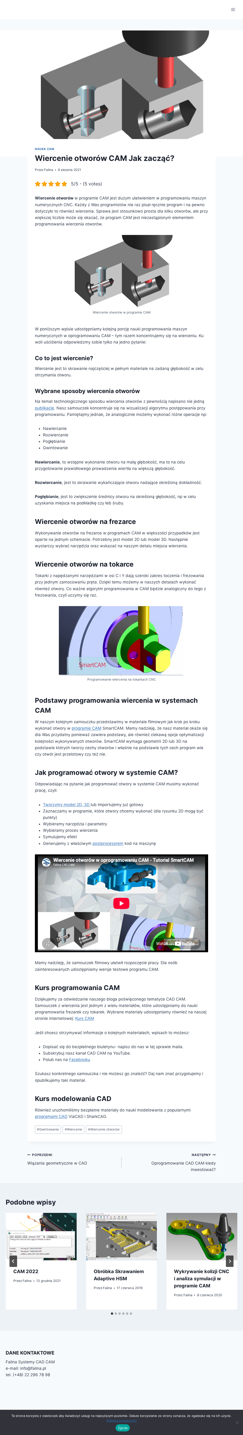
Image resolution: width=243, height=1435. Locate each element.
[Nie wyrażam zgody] (237, 1422)
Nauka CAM (44, 149)
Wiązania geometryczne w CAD (57, 1159)
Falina (48, 170)
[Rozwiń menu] (233, 9)
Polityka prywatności (121, 1420)
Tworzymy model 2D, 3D (67, 804)
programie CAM (86, 728)
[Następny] (230, 1261)
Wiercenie (73, 1129)
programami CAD (51, 1116)
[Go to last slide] (13, 1261)
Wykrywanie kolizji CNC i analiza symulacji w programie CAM (201, 1279)
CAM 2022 (25, 1271)
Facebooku (79, 1059)
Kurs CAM (84, 1018)
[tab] (112, 1313)
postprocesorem (108, 843)
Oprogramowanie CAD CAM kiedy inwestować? (183, 1162)
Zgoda (122, 1428)
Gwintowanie (48, 1129)
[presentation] (41, 1236)
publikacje (44, 408)
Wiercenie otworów (104, 1129)
